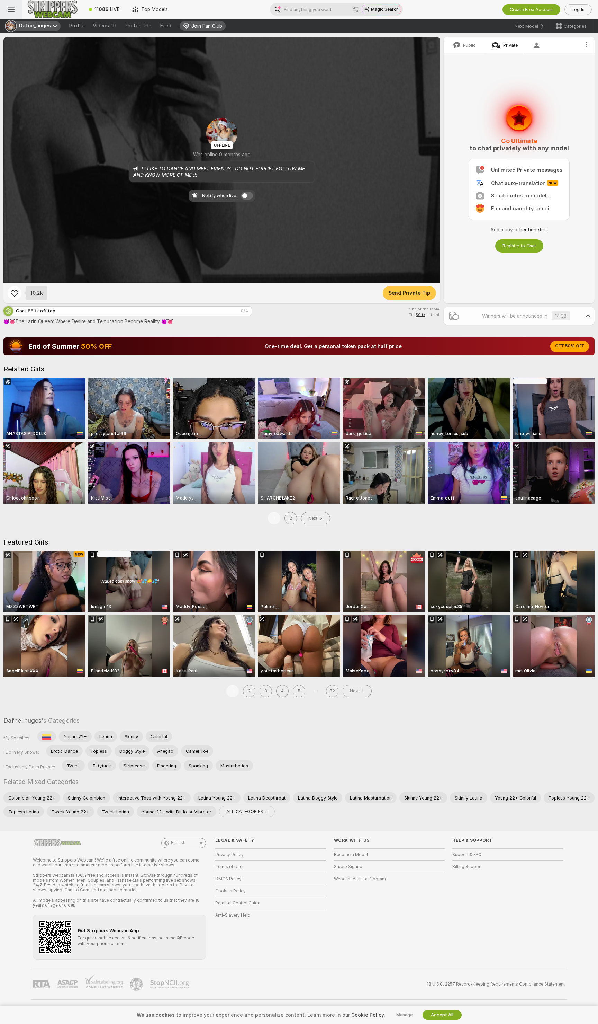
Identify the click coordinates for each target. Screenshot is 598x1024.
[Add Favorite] (14, 293)
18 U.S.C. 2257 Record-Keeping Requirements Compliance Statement (496, 984)
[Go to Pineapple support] (137, 984)
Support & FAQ (467, 854)
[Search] (355, 9)
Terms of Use (228, 866)
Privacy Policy (229, 854)
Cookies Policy (230, 891)
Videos (104, 26)
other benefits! (531, 229)
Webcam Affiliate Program (360, 878)
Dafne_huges (22, 720)
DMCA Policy (228, 878)
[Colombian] (46, 736)
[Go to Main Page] (52, 9)
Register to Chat (519, 245)
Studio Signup (348, 866)
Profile (76, 26)
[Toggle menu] (11, 9)
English (178, 842)
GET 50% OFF (569, 346)
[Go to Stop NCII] (170, 984)
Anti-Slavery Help (232, 915)
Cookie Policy (367, 1015)
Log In (578, 9)
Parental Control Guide (237, 903)
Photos (138, 26)
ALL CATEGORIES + (247, 811)
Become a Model (351, 854)
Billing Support (467, 866)
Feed (165, 26)
